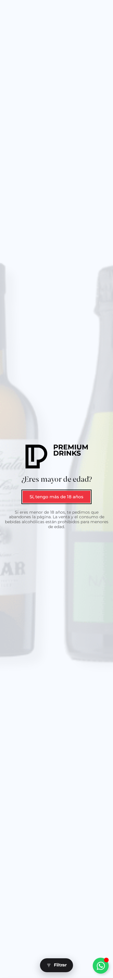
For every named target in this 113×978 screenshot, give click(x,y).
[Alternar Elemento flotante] (101, 966)
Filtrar (60, 965)
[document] (56, 489)
